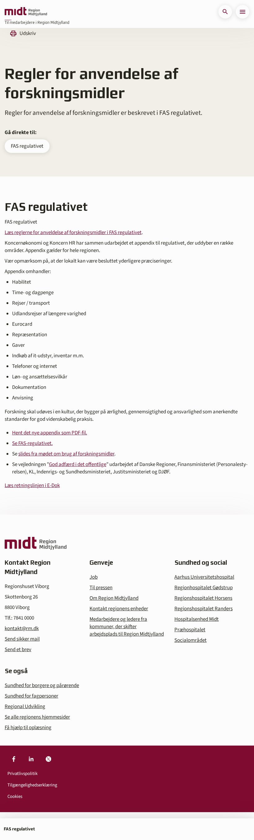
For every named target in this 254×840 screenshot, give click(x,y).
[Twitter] (48, 759)
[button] (225, 11)
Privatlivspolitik (22, 773)
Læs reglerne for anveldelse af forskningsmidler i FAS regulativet (73, 232)
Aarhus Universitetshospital (204, 577)
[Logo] (26, 12)
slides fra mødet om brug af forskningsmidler (66, 454)
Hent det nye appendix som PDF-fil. (49, 433)
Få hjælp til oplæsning (28, 727)
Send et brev (18, 649)
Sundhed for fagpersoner (31, 696)
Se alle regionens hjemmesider (37, 717)
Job (94, 577)
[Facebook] (13, 759)
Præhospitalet (189, 629)
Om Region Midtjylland (114, 598)
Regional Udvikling (25, 706)
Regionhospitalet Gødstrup (203, 587)
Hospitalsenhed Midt (196, 619)
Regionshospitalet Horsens (203, 598)
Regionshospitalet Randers (203, 608)
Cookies (14, 796)
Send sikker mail (22, 639)
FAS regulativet (27, 146)
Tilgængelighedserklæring (32, 785)
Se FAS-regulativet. (32, 443)
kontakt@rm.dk (22, 628)
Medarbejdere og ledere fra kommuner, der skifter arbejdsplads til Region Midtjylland (127, 627)
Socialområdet (190, 640)
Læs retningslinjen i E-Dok (32, 485)
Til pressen (101, 587)
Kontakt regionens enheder (119, 608)
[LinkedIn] (31, 759)
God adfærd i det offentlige (77, 464)
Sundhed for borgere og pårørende (42, 685)
